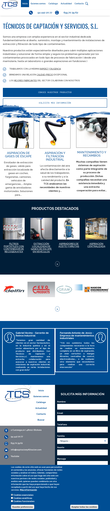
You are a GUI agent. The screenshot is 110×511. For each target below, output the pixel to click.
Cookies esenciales (23, 495)
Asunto (61, 447)
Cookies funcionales (23, 501)
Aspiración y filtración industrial (55, 156)
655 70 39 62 (71, 12)
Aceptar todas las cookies (84, 507)
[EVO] (41, 289)
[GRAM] (68, 289)
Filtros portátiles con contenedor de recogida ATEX (14, 247)
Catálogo (53, 3)
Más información (28, 490)
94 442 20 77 (45, 12)
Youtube (15, 456)
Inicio (25, 3)
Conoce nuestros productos (55, 92)
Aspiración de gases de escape (18, 154)
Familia (61, 436)
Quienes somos (38, 3)
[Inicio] (9, 5)
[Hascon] (96, 289)
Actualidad (66, 3)
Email (60, 413)
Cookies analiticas (22, 498)
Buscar (86, 3)
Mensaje (62, 459)
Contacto (79, 3)
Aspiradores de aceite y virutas (68, 245)
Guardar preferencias (22, 507)
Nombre (62, 402)
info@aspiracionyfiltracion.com (26, 450)
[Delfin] (14, 289)
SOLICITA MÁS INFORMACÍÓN (55, 103)
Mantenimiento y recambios (91, 153)
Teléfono (62, 424)
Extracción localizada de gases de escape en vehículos (41, 247)
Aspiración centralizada (96, 245)
